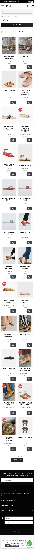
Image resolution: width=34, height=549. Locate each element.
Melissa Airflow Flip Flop (9, 199)
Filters (15, 25)
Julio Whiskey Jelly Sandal (9, 335)
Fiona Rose (25, 56)
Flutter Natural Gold (25, 165)
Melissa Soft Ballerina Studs (9, 128)
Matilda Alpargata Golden (9, 439)
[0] (32, 6)
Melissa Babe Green (9, 233)
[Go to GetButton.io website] (29, 547)
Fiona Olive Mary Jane (9, 57)
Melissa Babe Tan (25, 199)
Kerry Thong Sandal (9, 165)
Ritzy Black (25, 335)
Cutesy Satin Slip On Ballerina (25, 92)
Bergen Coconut (9, 267)
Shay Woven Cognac (25, 267)
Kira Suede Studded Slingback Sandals (25, 129)
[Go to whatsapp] (29, 543)
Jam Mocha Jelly (25, 301)
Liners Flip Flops (25, 437)
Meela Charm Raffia (9, 301)
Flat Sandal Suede (9, 404)
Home (3, 16)
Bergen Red (25, 232)
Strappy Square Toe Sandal (25, 404)
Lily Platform (9, 369)
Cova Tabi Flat (9, 91)
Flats (15, 16)
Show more (17, 460)
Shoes (9, 16)
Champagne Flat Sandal (25, 369)
